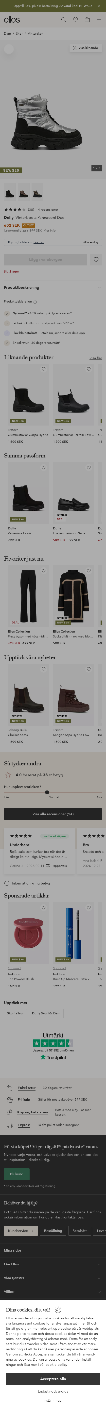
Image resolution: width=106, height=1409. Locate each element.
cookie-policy (56, 1364)
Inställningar (53, 1400)
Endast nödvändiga (53, 1391)
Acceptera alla (53, 1379)
